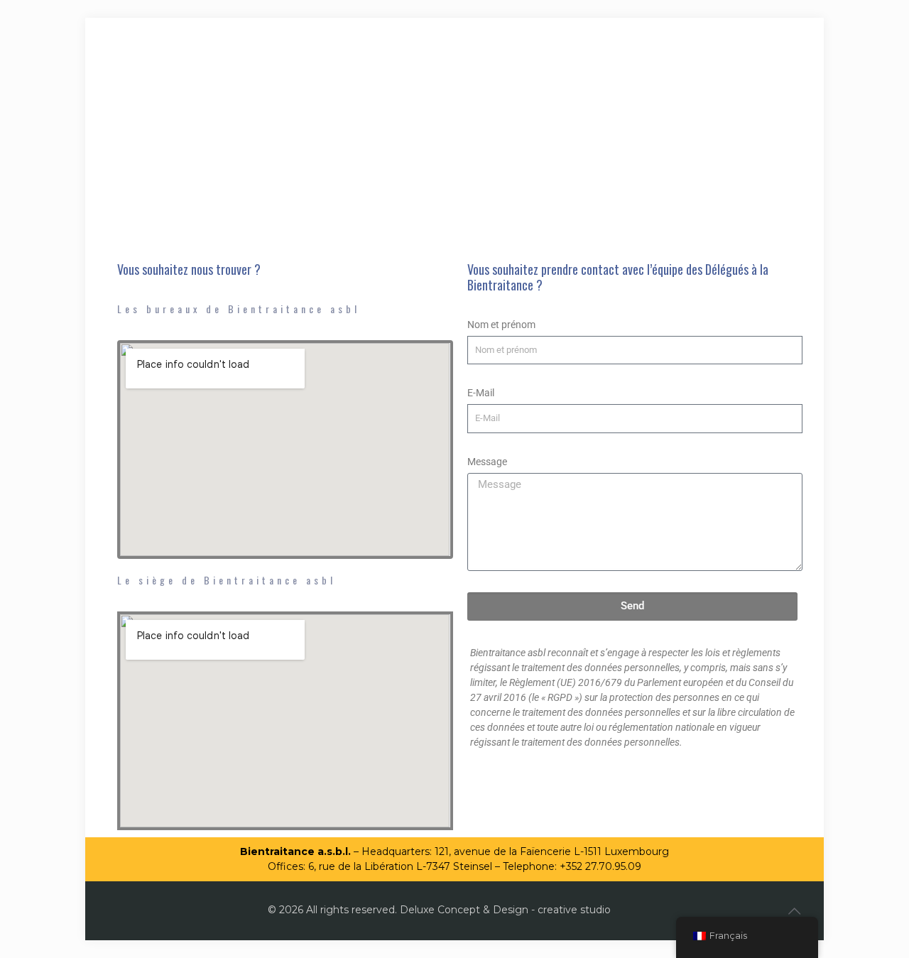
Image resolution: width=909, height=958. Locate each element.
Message (487, 461)
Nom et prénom (501, 324)
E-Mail (480, 392)
